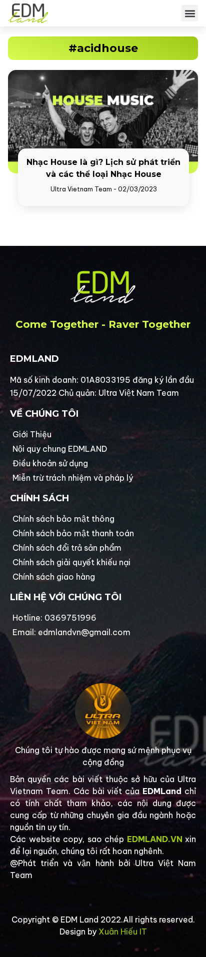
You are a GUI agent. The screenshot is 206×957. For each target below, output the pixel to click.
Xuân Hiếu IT (122, 932)
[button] (190, 13)
